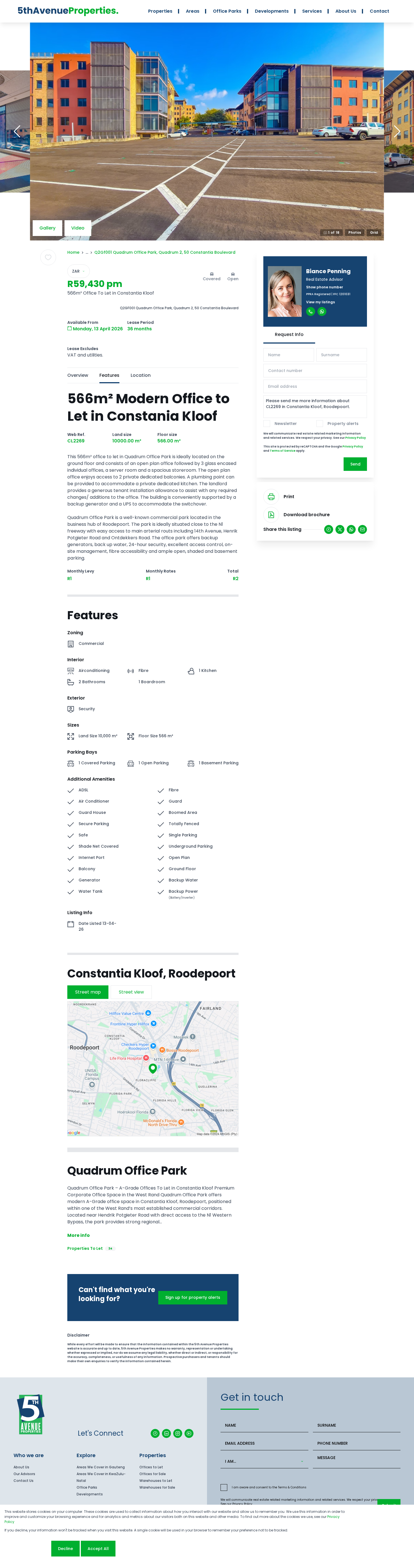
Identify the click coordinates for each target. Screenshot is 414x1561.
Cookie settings (27, 1548)
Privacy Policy (355, 438)
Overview (77, 375)
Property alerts (343, 423)
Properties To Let (89, 1248)
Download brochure (307, 514)
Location (141, 375)
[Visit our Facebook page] (155, 1433)
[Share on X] (339, 529)
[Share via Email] (362, 529)
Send (355, 464)
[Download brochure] (271, 515)
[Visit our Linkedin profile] (166, 1433)
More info (78, 1235)
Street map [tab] (88, 992)
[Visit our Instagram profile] (177, 1433)
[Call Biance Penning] (310, 311)
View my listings (320, 302)
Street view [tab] (131, 992)
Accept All (98, 1548)
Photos (354, 232)
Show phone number (324, 287)
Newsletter (286, 423)
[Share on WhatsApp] (351, 529)
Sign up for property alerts (192, 1297)
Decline (65, 1548)
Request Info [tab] (289, 334)
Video (77, 228)
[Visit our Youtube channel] (188, 1433)
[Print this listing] (271, 497)
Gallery (47, 228)
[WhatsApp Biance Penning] (321, 311)
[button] (17, 132)
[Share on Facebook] (328, 529)
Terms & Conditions (292, 1487)
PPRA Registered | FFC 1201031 (328, 294)
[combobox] (263, 1461)
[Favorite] (48, 257)
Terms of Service (282, 451)
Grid (374, 232)
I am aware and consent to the (269, 1487)
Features (109, 375)
